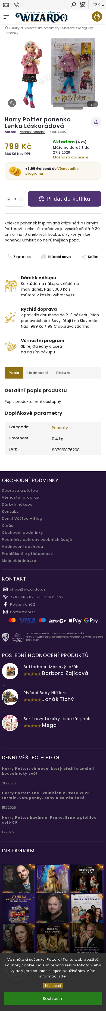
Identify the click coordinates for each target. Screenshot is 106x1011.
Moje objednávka (19, 560)
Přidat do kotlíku (68, 199)
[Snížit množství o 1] (8, 199)
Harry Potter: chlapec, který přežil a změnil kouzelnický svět (48, 771)
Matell (10, 132)
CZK (96, 5)
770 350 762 (22, 597)
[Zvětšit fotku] (12, 103)
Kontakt (10, 511)
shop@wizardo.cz (28, 589)
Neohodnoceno (32, 132)
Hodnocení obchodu (22, 546)
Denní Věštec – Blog (22, 518)
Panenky (60, 427)
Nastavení (53, 986)
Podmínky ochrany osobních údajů (37, 539)
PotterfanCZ (23, 604)
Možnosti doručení (70, 157)
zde (62, 976)
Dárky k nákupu (17, 504)
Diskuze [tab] (63, 372)
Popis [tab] (14, 372)
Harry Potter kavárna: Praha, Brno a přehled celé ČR (49, 820)
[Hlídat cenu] (56, 257)
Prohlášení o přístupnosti (28, 553)
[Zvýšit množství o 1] (20, 199)
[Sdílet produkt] (96, 122)
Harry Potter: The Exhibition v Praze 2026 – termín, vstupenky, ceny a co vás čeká (48, 795)
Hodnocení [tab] (37, 372)
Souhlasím (53, 998)
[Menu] (6, 16)
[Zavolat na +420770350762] (17, 5)
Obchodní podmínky (22, 532)
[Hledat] (73, 5)
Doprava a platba (20, 490)
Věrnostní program (21, 497)
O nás (7, 525)
